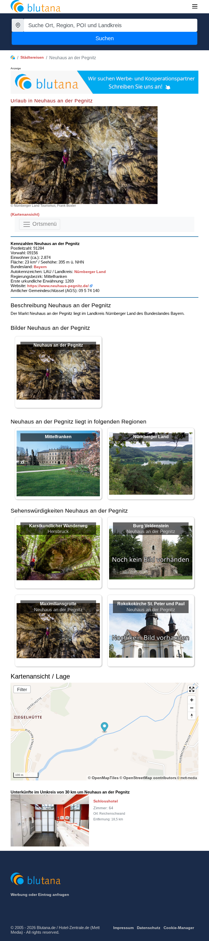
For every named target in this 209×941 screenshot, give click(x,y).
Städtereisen (32, 57)
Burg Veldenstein (151, 525)
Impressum (123, 928)
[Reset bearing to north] (192, 716)
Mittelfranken (58, 436)
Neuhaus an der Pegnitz (58, 345)
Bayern (40, 267)
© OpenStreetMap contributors (147, 778)
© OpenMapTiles (103, 778)
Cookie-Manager (179, 928)
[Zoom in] (192, 700)
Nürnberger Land (90, 271)
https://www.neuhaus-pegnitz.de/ (58, 286)
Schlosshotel (105, 801)
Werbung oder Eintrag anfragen (40, 894)
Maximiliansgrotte (58, 603)
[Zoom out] (192, 708)
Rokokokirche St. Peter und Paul (151, 603)
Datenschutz (148, 928)
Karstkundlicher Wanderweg (58, 525)
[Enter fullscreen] (192, 689)
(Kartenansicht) (25, 214)
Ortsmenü (44, 224)
